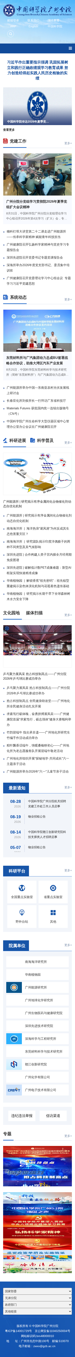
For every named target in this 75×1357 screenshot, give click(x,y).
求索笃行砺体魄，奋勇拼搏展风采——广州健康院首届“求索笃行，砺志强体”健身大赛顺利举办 (39, 719)
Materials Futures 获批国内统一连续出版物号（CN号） (38, 410)
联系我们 (33, 20)
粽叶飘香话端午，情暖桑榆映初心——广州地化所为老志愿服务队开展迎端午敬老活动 (38, 748)
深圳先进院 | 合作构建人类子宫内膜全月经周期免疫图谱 (39, 557)
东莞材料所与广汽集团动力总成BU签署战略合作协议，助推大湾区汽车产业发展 (37, 360)
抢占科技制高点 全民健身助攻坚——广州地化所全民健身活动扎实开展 (38, 703)
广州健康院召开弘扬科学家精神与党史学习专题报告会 (38, 247)
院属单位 (22, 945)
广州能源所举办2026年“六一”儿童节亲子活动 (38, 771)
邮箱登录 (13, 20)
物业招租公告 (37, 816)
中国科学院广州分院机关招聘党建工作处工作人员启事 (47, 803)
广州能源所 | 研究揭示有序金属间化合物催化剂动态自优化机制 (37, 504)
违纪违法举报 (21, 1116)
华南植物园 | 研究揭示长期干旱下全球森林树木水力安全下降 (38, 596)
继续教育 (53, 20)
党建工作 (18, 141)
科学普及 (45, 440)
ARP (13, 26)
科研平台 (22, 871)
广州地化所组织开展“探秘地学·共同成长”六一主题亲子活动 (38, 761)
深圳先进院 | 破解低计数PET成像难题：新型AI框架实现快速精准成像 (39, 570)
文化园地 (18, 612)
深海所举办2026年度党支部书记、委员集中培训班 (38, 267)
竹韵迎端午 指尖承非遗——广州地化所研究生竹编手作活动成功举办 (38, 735)
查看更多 (9, 129)
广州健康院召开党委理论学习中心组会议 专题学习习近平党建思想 (39, 280)
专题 (14, 1133)
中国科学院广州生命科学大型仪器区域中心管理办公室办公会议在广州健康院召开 (38, 423)
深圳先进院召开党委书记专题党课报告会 (35, 257)
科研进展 (17, 440)
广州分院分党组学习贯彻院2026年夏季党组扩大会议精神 (36, 204)
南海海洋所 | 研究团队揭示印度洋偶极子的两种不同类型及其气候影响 (38, 544)
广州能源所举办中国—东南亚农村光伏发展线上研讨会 (38, 390)
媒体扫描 (46, 612)
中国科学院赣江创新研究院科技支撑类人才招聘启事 (47, 834)
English (33, 26)
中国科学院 (55, 26)
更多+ (68, 143)
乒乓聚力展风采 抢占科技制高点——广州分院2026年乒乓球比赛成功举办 (34, 676)
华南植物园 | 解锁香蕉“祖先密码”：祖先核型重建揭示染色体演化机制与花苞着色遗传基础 (38, 583)
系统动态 (18, 297)
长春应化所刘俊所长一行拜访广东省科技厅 (36, 400)
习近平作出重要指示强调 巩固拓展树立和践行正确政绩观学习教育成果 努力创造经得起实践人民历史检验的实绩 (37, 70)
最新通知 (22, 788)
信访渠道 (53, 1116)
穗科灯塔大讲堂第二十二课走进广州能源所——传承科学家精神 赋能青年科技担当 (36, 234)
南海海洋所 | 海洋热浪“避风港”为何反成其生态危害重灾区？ (38, 531)
